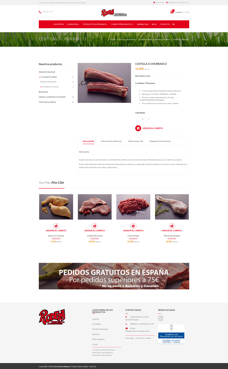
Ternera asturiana (100, 329)
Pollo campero (98, 339)
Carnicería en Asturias (126, 39)
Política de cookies (143, 338)
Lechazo (95, 334)
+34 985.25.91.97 (146, 324)
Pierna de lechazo (172, 235)
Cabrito (95, 319)
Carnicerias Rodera (62, 366)
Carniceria (72, 24)
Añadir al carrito (152, 128)
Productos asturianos (94, 24)
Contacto (165, 24)
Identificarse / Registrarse (178, 2)
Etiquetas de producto (160, 141)
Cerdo (95, 344)
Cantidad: (140, 113)
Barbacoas (142, 24)
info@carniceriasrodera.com (137, 331)
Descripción (88, 141)
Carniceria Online (145, 39)
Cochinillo (96, 324)
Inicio (112, 39)
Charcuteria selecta (121, 24)
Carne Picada (133, 235)
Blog (154, 24)
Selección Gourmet (47, 72)
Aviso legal (129, 338)
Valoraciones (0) (135, 141)
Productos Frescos (162, 39)
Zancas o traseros (56, 235)
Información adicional (111, 141)
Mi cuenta (159, 2)
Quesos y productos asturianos (52, 97)
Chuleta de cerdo (94, 235)
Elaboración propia (48, 81)
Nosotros (59, 24)
